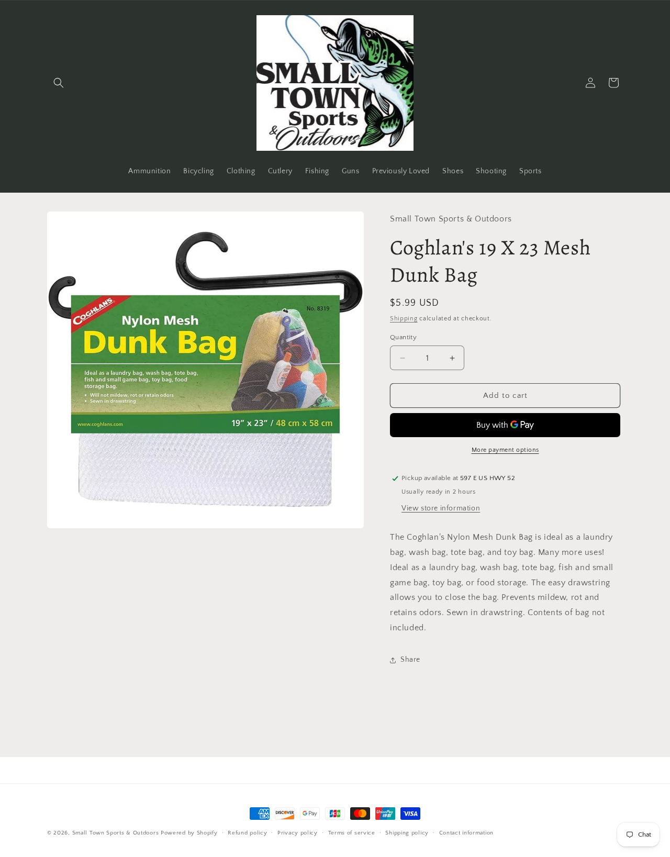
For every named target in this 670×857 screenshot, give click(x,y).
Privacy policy (297, 833)
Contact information (466, 833)
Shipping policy (407, 833)
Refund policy (247, 833)
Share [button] (410, 659)
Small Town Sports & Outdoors (115, 833)
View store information (440, 508)
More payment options (505, 450)
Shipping (404, 318)
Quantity (403, 337)
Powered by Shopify (189, 833)
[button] (58, 82)
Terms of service (351, 833)
